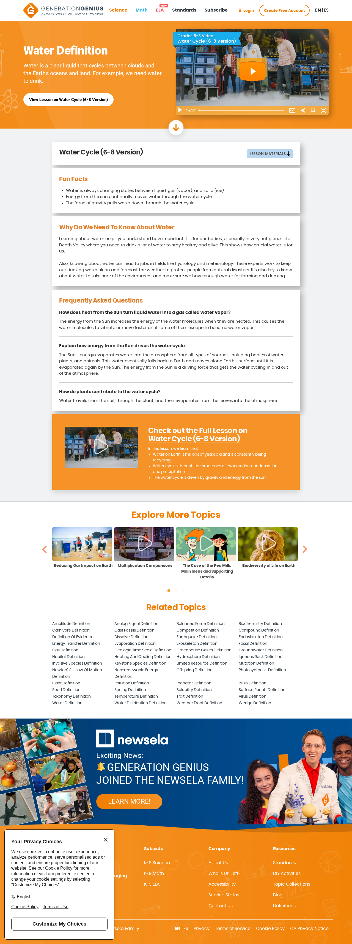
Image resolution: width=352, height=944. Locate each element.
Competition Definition (198, 630)
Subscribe (216, 10)
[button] (236, 884)
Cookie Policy (270, 928)
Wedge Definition (255, 703)
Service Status (223, 895)
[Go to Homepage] (63, 10)
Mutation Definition (256, 663)
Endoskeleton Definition (261, 637)
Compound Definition (259, 630)
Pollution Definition (131, 683)
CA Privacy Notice (309, 928)
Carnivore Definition (71, 630)
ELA (160, 8)
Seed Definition (66, 690)
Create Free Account (284, 11)
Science (118, 10)
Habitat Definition (68, 657)
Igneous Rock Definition (260, 657)
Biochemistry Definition (260, 624)
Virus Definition (252, 696)
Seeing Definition (130, 690)
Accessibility (222, 884)
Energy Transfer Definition (76, 644)
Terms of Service (233, 928)
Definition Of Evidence (73, 637)
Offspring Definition (195, 670)
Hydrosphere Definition (198, 657)
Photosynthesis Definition (262, 670)
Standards (184, 10)
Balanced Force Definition (201, 624)
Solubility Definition (194, 690)
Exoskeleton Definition (197, 644)
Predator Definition (194, 683)
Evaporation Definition (135, 644)
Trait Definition (190, 696)
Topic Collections (291, 884)
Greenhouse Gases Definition (204, 650)
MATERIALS (268, 153)
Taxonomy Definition (71, 696)
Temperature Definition (136, 696)
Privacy (202, 928)
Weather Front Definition (199, 703)
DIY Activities (287, 873)
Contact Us (220, 906)
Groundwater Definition (261, 650)
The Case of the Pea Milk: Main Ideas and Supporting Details (207, 571)
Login (248, 11)
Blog (278, 895)
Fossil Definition (253, 644)
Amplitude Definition (71, 624)
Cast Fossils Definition (134, 630)
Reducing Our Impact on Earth (83, 566)
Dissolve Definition (131, 637)
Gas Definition (65, 650)
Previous (44, 549)
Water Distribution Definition (140, 703)
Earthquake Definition (197, 637)
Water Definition (67, 703)
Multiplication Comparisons (145, 566)
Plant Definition (66, 683)
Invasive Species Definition (77, 663)
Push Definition (252, 683)
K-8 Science (157, 863)
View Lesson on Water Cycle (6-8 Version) (68, 99)
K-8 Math (154, 873)
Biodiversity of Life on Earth (268, 566)
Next (305, 549)
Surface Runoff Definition (262, 690)
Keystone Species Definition (140, 663)
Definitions (284, 906)
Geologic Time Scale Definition (142, 650)
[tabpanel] (83, 548)
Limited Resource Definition (202, 663)
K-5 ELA (152, 884)
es (326, 10)
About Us (218, 863)
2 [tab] (176, 591)
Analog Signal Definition (136, 624)
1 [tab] (169, 591)
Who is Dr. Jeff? (224, 873)
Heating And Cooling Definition (143, 657)
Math (142, 10)
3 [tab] (183, 591)
